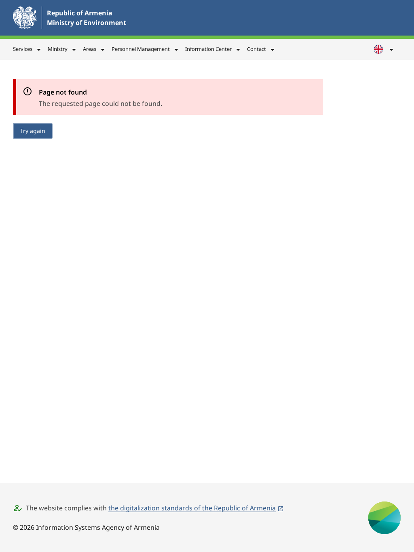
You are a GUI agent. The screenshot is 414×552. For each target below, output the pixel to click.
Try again (32, 131)
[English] (384, 49)
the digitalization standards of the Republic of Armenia (192, 508)
